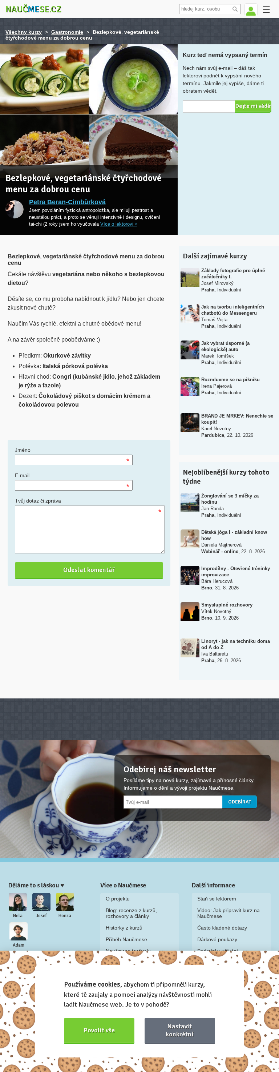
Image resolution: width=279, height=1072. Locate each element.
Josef (41, 916)
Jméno (23, 450)
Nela (18, 916)
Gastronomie (67, 32)
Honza (64, 916)
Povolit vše (99, 1030)
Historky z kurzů (124, 928)
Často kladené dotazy (222, 928)
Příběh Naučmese (126, 939)
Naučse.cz (33, 9)
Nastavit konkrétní (180, 1030)
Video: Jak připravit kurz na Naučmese (228, 913)
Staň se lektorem (216, 899)
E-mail (22, 475)
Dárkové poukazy (217, 939)
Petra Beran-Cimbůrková (67, 202)
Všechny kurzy (23, 32)
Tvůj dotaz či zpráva (38, 501)
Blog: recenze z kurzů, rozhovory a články (131, 913)
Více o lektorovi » (118, 224)
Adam (18, 945)
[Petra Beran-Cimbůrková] (14, 209)
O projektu (118, 899)
